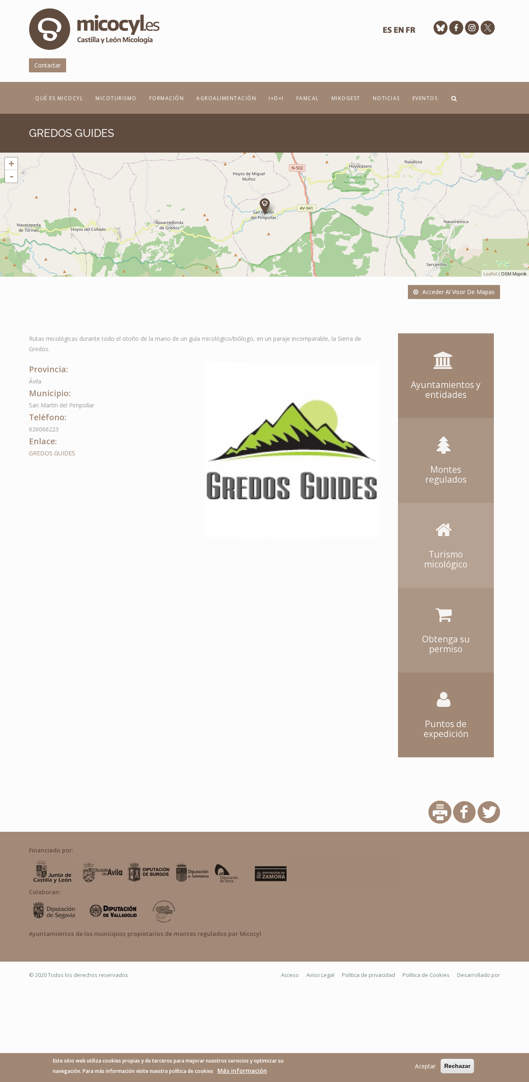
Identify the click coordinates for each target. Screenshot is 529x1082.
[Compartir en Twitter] (488, 811)
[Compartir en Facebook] (464, 811)
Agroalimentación (226, 98)
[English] (399, 32)
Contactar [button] (47, 65)
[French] (410, 32)
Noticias (386, 98)
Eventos (425, 98)
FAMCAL (307, 98)
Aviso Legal (320, 975)
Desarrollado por (478, 975)
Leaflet (490, 273)
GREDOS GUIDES (52, 453)
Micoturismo (116, 98)
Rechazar (457, 1066)
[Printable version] (440, 811)
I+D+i (276, 98)
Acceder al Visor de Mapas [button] (458, 292)
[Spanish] (387, 32)
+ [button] (11, 163)
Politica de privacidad (368, 975)
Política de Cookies (426, 975)
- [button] (11, 176)
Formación (166, 98)
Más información (242, 1071)
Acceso (290, 975)
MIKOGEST (345, 98)
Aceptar (425, 1066)
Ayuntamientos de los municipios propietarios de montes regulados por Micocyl (145, 934)
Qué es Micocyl (59, 98)
